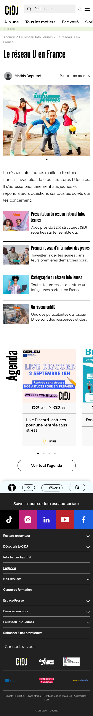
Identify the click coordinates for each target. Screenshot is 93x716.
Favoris (54, 488)
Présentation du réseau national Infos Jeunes (58, 217)
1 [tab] (46, 159)
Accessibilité (80, 696)
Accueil (9, 37)
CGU (46, 700)
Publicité (9, 696)
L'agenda (9, 568)
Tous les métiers (40, 22)
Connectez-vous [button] (20, 646)
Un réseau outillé (43, 307)
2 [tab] (44, 453)
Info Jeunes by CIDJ (17, 557)
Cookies (54, 711)
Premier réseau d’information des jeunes (60, 247)
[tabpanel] (46, 120)
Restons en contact (16, 535)
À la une (11, 22)
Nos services (12, 579)
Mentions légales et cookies (58, 696)
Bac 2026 (70, 22)
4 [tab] (55, 453)
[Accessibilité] (12, 487)
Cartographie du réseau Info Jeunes (56, 277)
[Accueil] (11, 9)
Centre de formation (17, 589)
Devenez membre (15, 611)
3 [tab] (49, 453)
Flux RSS (19, 696)
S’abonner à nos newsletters (22, 633)
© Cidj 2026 (41, 711)
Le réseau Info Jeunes (36, 37)
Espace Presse (13, 600)
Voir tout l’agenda (46, 465)
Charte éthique (34, 696)
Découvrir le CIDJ (15, 546)
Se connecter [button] (80, 8)
